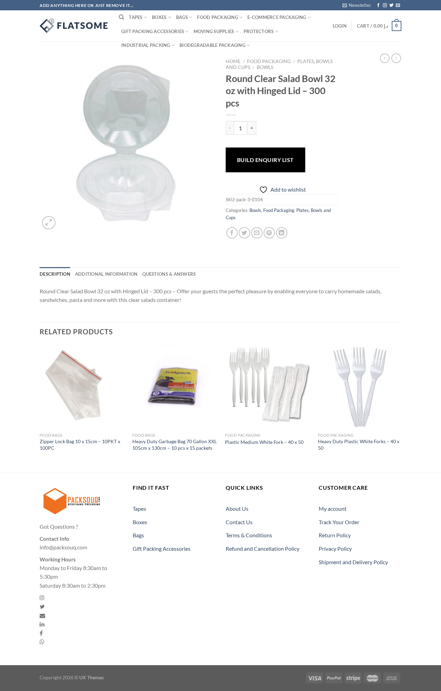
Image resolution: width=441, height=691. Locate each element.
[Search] (121, 17)
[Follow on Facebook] (378, 5)
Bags (182, 17)
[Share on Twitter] (244, 232)
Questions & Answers (169, 274)
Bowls (265, 67)
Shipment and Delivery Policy (353, 562)
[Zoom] (48, 223)
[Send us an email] (398, 5)
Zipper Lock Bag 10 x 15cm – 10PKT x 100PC (80, 444)
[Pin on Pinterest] (269, 232)
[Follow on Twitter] (391, 5)
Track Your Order (339, 522)
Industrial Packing (145, 45)
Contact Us (239, 522)
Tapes (135, 17)
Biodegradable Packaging (212, 45)
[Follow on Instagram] (385, 5)
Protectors (259, 31)
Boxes (159, 17)
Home (233, 61)
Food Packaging (217, 17)
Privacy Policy (335, 548)
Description (55, 274)
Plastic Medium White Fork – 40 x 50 (264, 442)
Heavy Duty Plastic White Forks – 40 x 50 (358, 444)
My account (333, 508)
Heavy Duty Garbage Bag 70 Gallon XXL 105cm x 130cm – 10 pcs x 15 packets (174, 444)
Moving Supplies (214, 31)
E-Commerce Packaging (276, 17)
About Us (237, 508)
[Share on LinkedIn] (281, 232)
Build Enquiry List (265, 159)
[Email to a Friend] (257, 232)
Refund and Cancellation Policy (262, 548)
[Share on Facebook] (232, 232)
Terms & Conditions (249, 535)
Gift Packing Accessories (152, 31)
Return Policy (335, 535)
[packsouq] (74, 26)
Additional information (106, 274)
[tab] (55, 274)
